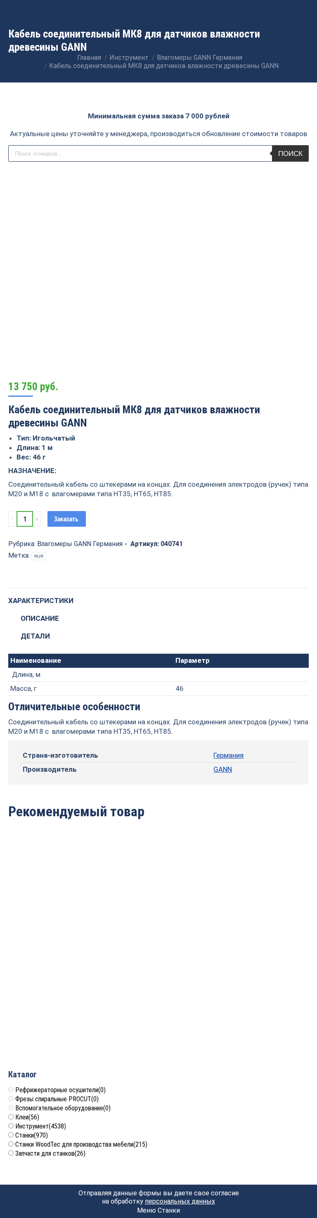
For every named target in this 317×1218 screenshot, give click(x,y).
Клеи (27, 1117)
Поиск (290, 154)
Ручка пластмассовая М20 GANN (56, 1020)
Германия (228, 755)
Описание (40, 618)
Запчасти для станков (50, 1153)
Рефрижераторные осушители (60, 1090)
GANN (222, 769)
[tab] (158, 596)
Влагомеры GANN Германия (80, 544)
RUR (38, 556)
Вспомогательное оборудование (63, 1108)
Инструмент (40, 1126)
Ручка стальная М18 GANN (260, 902)
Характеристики (40, 600)
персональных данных (180, 1201)
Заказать (66, 518)
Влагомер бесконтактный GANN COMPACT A (56, 907)
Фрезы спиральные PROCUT (57, 1099)
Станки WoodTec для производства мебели (81, 1144)
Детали (35, 636)
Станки (31, 1135)
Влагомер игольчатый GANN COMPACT (158, 907)
